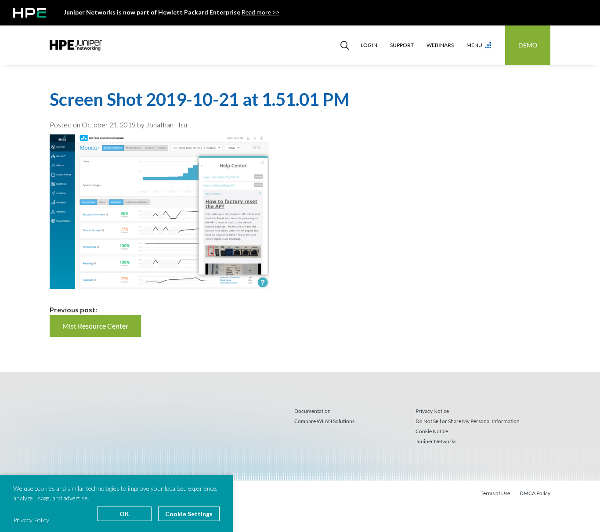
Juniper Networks (436, 441)
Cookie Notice (432, 431)
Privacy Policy (31, 520)
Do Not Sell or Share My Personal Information (468, 421)
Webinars (440, 45)
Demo (527, 45)
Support (402, 45)
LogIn (369, 45)
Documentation (312, 411)
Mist (76, 45)
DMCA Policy (535, 493)
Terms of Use (495, 493)
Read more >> (260, 12)
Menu (474, 45)
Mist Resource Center (95, 326)
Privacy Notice (432, 411)
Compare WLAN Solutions (324, 421)
